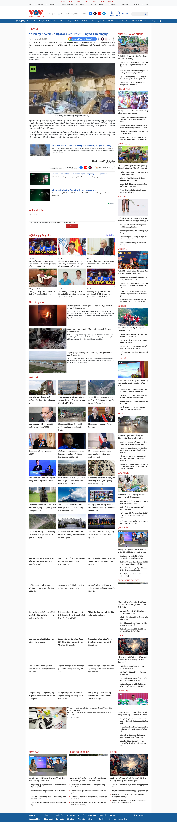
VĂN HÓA (122, 249)
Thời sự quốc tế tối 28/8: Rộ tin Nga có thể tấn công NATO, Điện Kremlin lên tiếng (71, 400)
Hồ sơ (121, 635)
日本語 (82, 4)
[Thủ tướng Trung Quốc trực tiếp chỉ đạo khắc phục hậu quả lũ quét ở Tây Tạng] (42, 521)
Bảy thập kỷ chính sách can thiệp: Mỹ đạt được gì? (130, 791)
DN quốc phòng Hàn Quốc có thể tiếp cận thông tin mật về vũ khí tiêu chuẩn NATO (71, 615)
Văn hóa (128, 21)
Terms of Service (68, 222)
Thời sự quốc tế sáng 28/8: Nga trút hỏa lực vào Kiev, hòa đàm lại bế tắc (41, 588)
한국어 (101, 4)
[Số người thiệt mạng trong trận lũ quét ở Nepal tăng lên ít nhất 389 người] (42, 683)
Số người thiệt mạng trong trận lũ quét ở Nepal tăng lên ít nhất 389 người (42, 696)
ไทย (147, 4)
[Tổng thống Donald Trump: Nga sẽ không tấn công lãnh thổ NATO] (72, 683)
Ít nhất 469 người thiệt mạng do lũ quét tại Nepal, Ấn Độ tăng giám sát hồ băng (101, 481)
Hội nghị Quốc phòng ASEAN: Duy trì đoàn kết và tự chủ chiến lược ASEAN (101, 508)
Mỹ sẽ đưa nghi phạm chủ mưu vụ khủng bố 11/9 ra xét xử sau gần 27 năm (101, 669)
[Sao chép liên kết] (109, 39)
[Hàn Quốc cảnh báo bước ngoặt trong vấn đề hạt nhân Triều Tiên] (42, 468)
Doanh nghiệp (97, 21)
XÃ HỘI (121, 414)
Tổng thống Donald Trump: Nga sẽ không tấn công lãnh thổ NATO (70, 696)
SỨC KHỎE (123, 473)
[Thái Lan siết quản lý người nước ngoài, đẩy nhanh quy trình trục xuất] (101, 441)
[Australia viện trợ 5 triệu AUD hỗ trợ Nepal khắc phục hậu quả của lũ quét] (42, 548)
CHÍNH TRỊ (123, 690)
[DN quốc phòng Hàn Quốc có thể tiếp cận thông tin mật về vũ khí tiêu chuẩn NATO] (72, 602)
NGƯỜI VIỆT (124, 89)
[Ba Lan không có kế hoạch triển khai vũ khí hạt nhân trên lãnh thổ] (101, 575)
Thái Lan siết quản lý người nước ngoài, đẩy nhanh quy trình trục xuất (100, 454)
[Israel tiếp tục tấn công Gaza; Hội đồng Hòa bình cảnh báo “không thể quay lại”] (72, 629)
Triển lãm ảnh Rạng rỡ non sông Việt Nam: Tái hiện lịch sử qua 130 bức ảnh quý (133, 294)
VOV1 (63, 1)
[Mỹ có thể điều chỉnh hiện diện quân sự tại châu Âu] (101, 602)
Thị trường (63, 21)
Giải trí (134, 21)
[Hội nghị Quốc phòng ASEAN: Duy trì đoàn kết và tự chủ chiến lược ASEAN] (101, 494)
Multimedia (49, 21)
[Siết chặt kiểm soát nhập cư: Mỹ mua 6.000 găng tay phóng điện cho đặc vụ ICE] (42, 494)
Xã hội (36, 21)
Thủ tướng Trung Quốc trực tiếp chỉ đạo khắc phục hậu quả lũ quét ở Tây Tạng (42, 534)
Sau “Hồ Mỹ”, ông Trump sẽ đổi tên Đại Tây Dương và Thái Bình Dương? (71, 561)
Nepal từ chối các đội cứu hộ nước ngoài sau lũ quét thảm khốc (70, 427)
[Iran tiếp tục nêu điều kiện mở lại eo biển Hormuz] (42, 629)
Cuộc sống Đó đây (128, 580)
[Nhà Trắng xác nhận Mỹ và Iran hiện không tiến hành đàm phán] (101, 629)
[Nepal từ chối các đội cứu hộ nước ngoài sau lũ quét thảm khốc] (72, 414)
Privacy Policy (57, 222)
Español (136, 4)
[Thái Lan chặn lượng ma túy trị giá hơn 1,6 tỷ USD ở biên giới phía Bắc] (101, 548)
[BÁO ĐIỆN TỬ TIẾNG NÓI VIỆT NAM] (36, 14)
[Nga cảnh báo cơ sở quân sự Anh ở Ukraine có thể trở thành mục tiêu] (42, 656)
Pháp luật (71, 21)
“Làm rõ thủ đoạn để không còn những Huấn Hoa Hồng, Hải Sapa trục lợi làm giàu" (134, 729)
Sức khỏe (114, 21)
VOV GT (111, 1)
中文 (30, 4)
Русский (125, 4)
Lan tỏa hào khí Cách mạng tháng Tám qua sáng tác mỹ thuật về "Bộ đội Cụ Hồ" (134, 65)
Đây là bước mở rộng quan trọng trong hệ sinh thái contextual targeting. (75, 177)
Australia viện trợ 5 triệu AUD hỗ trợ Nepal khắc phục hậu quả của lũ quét (41, 561)
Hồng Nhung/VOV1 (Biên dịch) (103, 161)
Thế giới (41, 21)
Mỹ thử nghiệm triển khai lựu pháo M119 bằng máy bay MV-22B (71, 669)
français (40, 4)
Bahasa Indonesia (67, 4)
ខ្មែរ (91, 4)
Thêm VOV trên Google (106, 168)
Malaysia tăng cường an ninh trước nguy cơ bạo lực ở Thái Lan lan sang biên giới (71, 454)
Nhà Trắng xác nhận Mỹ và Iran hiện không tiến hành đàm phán (100, 642)
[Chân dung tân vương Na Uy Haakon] (101, 414)
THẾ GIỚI (33, 29)
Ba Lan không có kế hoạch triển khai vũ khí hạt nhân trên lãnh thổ (101, 588)
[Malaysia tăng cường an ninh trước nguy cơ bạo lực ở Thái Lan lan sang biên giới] (72, 441)
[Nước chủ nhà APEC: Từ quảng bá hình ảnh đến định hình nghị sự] (101, 521)
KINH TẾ (122, 358)
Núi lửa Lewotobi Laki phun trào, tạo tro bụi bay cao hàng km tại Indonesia (70, 508)
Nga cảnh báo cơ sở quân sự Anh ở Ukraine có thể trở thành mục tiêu (42, 669)
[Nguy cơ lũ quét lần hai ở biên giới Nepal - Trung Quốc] (72, 575)
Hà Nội (51, 14)
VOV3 (79, 1)
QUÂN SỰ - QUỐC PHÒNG (130, 34)
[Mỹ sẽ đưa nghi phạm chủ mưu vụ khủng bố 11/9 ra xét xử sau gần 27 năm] (101, 656)
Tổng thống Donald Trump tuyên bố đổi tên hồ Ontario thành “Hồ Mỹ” (99, 696)
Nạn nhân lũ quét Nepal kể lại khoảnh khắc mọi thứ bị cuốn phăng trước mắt (42, 615)
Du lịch (140, 21)
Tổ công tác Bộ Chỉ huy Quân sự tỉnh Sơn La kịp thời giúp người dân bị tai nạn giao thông (133, 458)
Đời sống (121, 21)
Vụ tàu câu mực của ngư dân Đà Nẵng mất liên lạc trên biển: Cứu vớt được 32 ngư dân (133, 450)
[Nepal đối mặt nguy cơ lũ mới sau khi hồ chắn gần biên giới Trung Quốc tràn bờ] (101, 387)
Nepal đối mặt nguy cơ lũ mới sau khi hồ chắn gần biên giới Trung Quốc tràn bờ (101, 400)
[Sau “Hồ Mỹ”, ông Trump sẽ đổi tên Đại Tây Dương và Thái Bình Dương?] (72, 548)
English (125, 14)
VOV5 (94, 1)
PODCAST (122, 196)
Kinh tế (56, 21)
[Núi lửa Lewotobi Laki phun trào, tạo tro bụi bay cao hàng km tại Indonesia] (72, 494)
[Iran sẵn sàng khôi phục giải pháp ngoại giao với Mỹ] (42, 414)
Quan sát (123, 527)
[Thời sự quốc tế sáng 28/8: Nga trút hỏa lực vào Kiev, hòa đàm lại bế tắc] (42, 575)
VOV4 (86, 1)
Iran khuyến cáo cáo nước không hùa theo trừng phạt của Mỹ (42, 400)
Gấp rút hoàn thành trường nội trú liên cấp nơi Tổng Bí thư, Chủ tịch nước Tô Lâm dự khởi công (134, 466)
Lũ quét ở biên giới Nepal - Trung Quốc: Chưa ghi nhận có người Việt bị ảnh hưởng (134, 119)
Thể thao (78, 21)
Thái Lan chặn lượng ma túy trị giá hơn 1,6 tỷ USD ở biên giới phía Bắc (101, 561)
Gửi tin (72, 226)
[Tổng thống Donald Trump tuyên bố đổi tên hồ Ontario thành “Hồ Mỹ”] (101, 683)
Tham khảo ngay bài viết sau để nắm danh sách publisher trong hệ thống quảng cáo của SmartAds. (80, 194)
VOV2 (71, 1)
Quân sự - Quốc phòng (150, 21)
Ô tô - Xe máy (86, 21)
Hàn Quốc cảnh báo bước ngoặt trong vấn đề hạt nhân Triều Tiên (42, 481)
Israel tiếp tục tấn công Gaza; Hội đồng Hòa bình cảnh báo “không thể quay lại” (70, 642)
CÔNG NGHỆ (124, 144)
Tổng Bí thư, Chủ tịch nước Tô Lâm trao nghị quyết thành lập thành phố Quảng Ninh (134, 721)
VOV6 (102, 1)
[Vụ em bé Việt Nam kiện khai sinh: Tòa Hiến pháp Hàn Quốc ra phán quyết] (72, 521)
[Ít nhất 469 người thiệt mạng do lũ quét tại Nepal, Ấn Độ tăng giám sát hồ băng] (101, 468)
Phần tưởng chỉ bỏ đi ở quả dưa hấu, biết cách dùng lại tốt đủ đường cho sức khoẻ (134, 515)
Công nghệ (106, 21)
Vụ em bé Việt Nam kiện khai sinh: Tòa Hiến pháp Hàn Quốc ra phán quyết (71, 534)
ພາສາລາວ (112, 4)
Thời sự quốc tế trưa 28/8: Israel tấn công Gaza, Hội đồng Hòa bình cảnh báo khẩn (71, 481)
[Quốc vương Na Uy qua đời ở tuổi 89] (42, 441)
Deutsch (52, 4)
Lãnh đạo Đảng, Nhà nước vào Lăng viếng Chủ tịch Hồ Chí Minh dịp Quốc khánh (133, 743)
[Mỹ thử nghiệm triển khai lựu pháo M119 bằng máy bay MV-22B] (72, 656)
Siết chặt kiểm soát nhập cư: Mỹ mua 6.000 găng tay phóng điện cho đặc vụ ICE (42, 508)
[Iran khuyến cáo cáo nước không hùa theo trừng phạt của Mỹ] (42, 387)
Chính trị (29, 21)
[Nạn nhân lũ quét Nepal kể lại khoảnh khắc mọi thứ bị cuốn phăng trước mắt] (42, 602)
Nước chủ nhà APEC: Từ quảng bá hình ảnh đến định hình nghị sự (101, 534)
